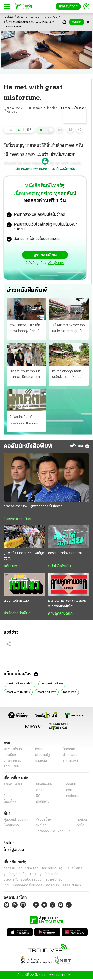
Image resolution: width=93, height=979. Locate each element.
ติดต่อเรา (52, 885)
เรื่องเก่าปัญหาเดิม (16, 600)
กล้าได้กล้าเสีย (59, 566)
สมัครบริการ (69, 6)
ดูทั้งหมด (77, 446)
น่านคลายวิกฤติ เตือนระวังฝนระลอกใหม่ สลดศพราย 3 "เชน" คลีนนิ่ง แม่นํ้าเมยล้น (68, 374)
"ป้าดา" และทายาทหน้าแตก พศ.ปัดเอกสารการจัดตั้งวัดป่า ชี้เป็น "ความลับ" (26, 374)
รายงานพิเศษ (13, 784)
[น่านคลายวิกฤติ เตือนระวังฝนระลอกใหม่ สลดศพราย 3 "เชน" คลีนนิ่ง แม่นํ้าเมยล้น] (69, 354)
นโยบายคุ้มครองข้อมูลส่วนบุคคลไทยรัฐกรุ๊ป (33, 879)
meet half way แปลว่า (20, 683)
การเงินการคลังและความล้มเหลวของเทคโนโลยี (67, 603)
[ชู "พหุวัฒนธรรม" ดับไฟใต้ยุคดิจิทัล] (24, 536)
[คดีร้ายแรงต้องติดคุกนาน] (69, 536)
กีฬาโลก (41, 825)
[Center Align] (88, 22)
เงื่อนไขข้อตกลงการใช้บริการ (23, 885)
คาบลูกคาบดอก (60, 613)
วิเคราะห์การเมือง (17, 519)
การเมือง (10, 755)
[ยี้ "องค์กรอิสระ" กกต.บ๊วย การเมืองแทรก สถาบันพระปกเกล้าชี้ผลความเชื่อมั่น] (26, 400)
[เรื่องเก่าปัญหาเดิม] (24, 584)
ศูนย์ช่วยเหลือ (49, 874)
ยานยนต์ (41, 760)
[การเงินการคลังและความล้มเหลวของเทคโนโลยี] (69, 584)
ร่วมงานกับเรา (28, 868)
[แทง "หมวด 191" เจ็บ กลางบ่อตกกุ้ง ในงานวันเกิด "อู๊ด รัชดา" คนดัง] (26, 308)
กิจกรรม (9, 868)
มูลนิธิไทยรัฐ (74, 868)
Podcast (72, 796)
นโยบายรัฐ (42, 755)
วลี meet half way (52, 683)
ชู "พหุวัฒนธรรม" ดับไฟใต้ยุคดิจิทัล (24, 556)
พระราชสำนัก (13, 749)
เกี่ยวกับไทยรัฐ (52, 868)
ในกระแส (69, 749)
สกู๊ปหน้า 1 (12, 566)
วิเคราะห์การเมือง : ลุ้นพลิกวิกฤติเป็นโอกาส (33, 506)
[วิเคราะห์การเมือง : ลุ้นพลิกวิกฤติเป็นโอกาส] (46, 477)
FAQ (33, 874)
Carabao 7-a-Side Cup (53, 831)
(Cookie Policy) (13, 26)
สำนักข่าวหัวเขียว (17, 613)
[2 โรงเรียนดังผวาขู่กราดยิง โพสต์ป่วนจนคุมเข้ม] (69, 308)
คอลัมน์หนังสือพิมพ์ (28, 446)
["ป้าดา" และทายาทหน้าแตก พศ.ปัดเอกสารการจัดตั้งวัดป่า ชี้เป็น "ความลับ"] (26, 354)
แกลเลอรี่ (10, 831)
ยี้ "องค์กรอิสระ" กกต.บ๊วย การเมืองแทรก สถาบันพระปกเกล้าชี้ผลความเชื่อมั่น (26, 420)
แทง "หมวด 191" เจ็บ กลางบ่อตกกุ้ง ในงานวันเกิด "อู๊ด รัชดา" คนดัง (26, 328)
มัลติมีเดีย (42, 801)
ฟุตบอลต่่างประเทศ (16, 819)
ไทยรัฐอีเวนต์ (14, 850)
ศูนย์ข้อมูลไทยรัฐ (15, 874)
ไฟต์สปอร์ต (11, 825)
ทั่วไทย (39, 749)
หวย (69, 790)
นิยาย (7, 796)
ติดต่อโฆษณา (71, 885)
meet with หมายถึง (18, 691)
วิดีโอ (40, 796)
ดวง (39, 790)
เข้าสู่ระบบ (56, 263)
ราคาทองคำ (71, 760)
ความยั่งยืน (11, 766)
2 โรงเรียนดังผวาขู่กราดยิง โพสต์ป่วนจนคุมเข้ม (68, 328)
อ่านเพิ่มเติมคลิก (32, 22)
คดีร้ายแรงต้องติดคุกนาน (65, 553)
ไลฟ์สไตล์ (52, 108)
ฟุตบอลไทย (43, 819)
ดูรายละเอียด (45, 255)
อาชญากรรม (12, 760)
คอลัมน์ (71, 784)
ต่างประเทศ (70, 755)
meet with (69, 691)
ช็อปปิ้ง (9, 843)
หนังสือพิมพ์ (35, 108)
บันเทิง (8, 790)
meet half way (46, 691)
